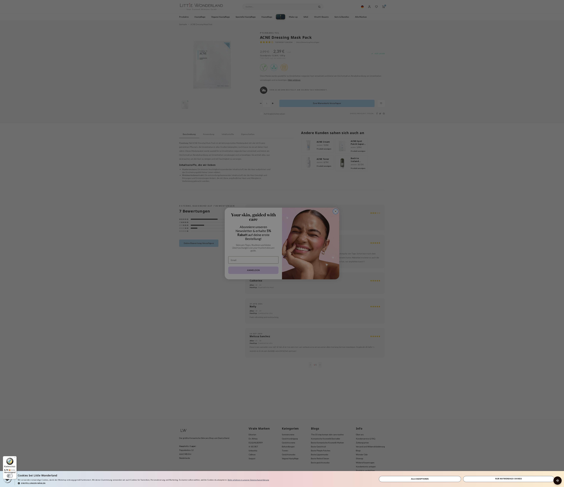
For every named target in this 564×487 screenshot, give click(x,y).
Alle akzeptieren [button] (420, 479)
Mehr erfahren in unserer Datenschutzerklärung (248, 480)
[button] (143, 483)
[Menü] (15, 458)
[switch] (10, 476)
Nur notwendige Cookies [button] (508, 478)
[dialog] (282, 479)
